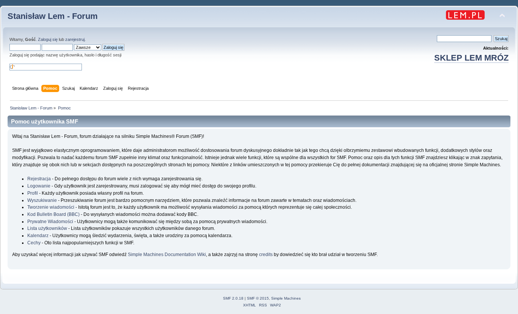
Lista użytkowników (47, 228)
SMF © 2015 (258, 298)
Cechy (34, 242)
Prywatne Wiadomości (50, 221)
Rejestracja (39, 178)
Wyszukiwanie (42, 200)
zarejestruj (75, 39)
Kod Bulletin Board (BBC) (53, 214)
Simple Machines (286, 298)
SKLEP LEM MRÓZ (471, 57)
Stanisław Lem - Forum (53, 16)
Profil (32, 193)
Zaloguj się (48, 39)
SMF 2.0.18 (233, 298)
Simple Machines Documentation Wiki (167, 254)
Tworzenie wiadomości (50, 207)
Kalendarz (38, 235)
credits (266, 254)
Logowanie (38, 186)
